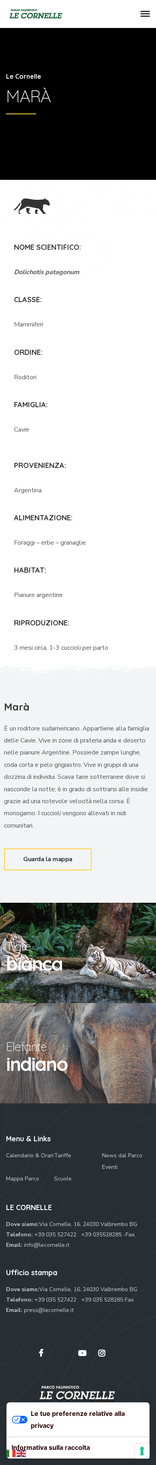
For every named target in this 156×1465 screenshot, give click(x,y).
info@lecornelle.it (46, 1245)
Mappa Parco (22, 1178)
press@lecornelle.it (49, 1310)
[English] (21, 1453)
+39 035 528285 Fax (107, 1300)
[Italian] (11, 1453)
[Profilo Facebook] (41, 1353)
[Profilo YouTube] (82, 1353)
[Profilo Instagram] (101, 1353)
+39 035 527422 (56, 1234)
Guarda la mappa (57, 856)
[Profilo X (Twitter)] (60, 1356)
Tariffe (62, 1155)
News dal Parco (122, 1155)
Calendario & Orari (30, 1155)
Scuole (63, 1178)
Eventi (110, 1167)
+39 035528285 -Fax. (108, 1234)
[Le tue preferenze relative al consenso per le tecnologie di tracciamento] (142, 1451)
